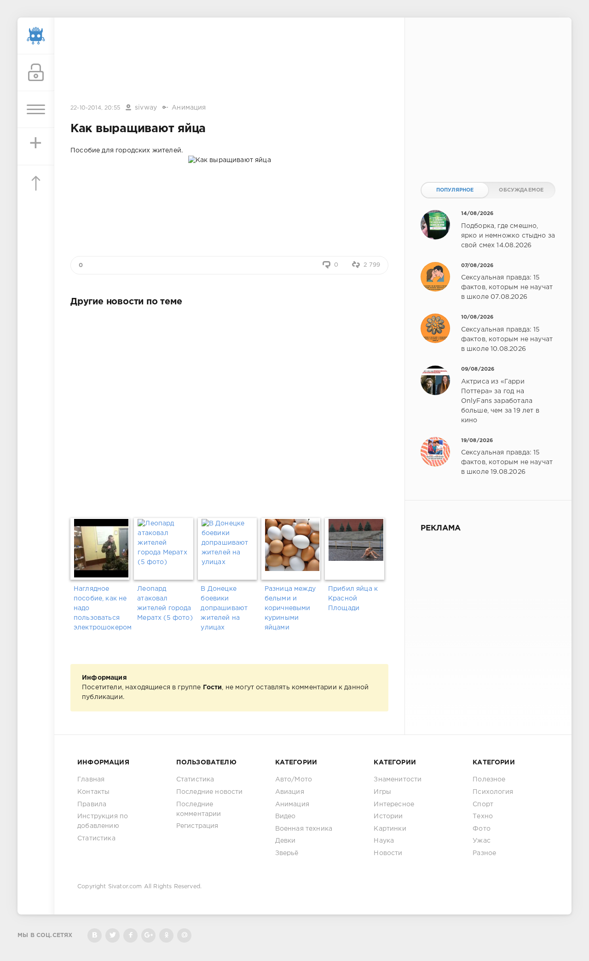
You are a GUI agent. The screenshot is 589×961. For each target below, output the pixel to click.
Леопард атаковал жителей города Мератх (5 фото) (165, 603)
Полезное (489, 779)
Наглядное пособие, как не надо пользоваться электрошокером (102, 608)
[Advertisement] (229, 61)
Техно (483, 816)
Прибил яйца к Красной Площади (353, 598)
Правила (91, 804)
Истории (388, 816)
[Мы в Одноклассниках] (166, 935)
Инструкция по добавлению (102, 821)
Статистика (96, 838)
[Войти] (35, 72)
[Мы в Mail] (184, 935)
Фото (482, 829)
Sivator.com (125, 886)
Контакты (93, 792)
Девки (285, 841)
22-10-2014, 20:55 (95, 108)
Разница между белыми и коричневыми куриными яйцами (290, 608)
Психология (493, 792)
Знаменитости (398, 779)
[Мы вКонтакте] (94, 935)
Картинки (390, 829)
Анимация (189, 108)
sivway (146, 108)
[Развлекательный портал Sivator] (35, 35)
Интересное (394, 804)
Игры (382, 792)
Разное (484, 853)
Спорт (483, 804)
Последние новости (209, 792)
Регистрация (197, 826)
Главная (90, 779)
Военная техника (304, 829)
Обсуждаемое (521, 190)
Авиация (289, 792)
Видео (285, 816)
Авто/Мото (293, 779)
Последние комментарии (198, 809)
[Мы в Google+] (148, 935)
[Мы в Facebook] (130, 935)
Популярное (455, 190)
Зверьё (287, 853)
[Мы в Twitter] (112, 935)
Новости (388, 853)
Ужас (482, 841)
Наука (384, 841)
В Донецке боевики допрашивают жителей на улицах (224, 608)
